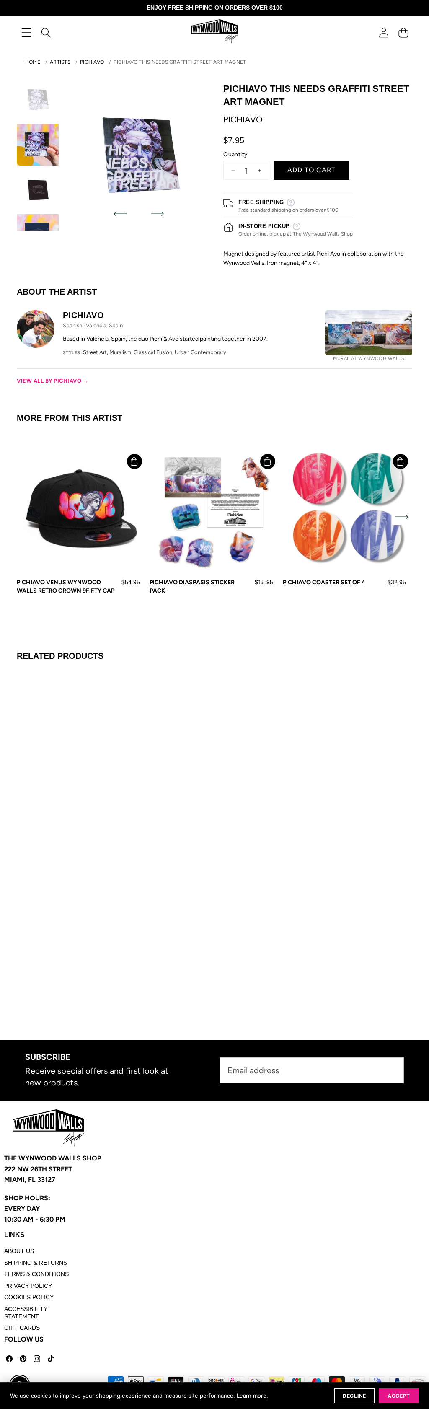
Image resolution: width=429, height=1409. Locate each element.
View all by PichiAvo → (52, 381)
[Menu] (26, 32)
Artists (60, 62)
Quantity (235, 154)
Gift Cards (22, 1327)
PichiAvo (92, 62)
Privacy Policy (28, 1285)
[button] (403, 32)
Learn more (251, 1395)
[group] (38, 99)
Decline (354, 1396)
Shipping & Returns (35, 1262)
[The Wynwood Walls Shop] (214, 32)
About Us (19, 1251)
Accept (399, 1396)
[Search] (45, 32)
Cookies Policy (29, 1297)
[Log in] (383, 32)
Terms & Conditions (36, 1274)
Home (32, 62)
